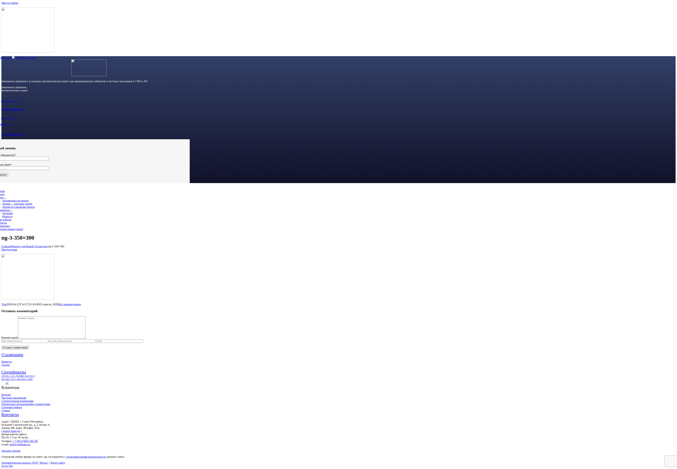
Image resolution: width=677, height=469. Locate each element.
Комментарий (9, 337)
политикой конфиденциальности (86, 456)
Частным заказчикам (13, 397)
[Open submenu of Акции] (4, 198)
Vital (4, 304)
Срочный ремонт (11, 407)
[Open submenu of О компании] (11, 211)
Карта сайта (58, 462)
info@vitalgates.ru (10, 101)
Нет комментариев (70, 304)
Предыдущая (9, 249)
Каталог (6, 394)
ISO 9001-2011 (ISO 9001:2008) (17, 379)
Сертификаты (13, 372)
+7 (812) (25, 441)
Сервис (5, 410)
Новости (6, 361)
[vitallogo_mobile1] (88, 75)
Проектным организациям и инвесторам (25, 404)
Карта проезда (11, 431)
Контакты (10, 414)
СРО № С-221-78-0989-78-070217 (18, 376)
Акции (5, 364)
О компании (12, 354)
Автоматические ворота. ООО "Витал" (25, 462)
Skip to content (9, 2)
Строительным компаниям (17, 400)
